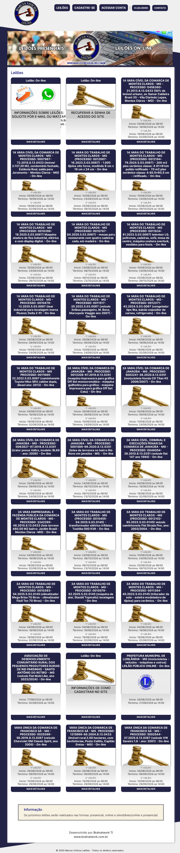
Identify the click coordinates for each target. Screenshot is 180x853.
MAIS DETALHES (36, 141)
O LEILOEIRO (141, 8)
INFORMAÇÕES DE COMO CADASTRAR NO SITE (91, 690)
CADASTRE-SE (84, 7)
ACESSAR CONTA (113, 7)
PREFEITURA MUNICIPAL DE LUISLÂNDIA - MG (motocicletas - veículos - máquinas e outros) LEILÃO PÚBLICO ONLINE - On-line (146, 661)
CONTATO (160, 8)
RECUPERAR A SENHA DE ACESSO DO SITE (90, 114)
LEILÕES (62, 7)
